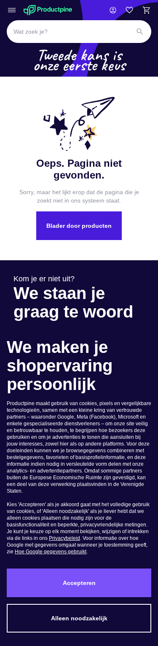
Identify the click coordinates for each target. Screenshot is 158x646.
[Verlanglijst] (129, 10)
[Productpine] (47, 10)
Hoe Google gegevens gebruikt (50, 552)
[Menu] (11, 10)
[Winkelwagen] (146, 10)
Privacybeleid (64, 538)
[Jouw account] (113, 10)
